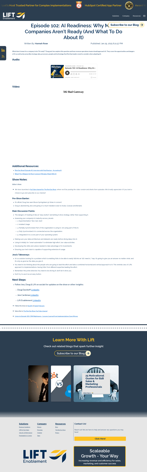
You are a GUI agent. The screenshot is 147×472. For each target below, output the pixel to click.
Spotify (30, 306)
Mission (39, 427)
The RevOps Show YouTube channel (35, 311)
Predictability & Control (25, 435)
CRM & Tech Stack (24, 430)
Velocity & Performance (25, 432)
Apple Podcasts (39, 306)
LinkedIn (35, 289)
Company (125, 16)
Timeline (39, 432)
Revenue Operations (24, 427)
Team (38, 435)
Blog (56, 427)
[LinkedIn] (3, 50)
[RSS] (3, 56)
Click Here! (100, 438)
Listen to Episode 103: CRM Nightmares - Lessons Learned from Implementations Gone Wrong (46, 316)
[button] (100, 439)
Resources (137, 16)
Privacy (57, 432)
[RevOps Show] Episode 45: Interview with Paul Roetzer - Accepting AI (38, 170)
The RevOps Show (60, 430)
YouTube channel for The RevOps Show (43, 189)
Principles (40, 430)
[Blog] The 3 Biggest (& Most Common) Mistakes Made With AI (35, 174)
